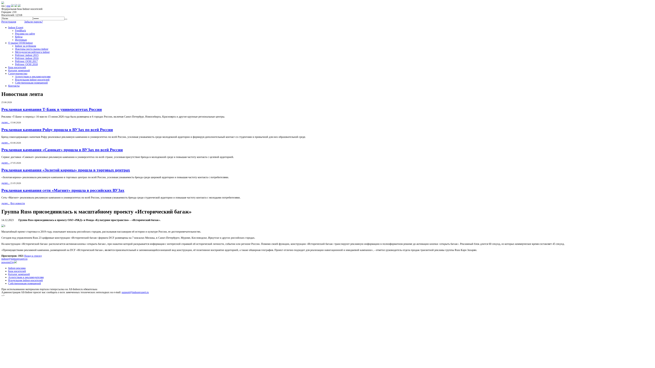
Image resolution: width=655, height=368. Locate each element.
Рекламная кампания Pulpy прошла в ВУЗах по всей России (57, 129)
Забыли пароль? (33, 21)
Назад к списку (33, 255)
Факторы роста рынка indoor (31, 49)
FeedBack (20, 30)
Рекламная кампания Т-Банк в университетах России (51, 109)
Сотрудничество (17, 73)
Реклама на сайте (25, 33)
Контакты (14, 85)
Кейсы (19, 36)
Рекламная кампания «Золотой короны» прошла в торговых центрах (65, 170)
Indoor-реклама (17, 268)
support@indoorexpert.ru (135, 292)
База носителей (17, 67)
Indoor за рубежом (25, 45)
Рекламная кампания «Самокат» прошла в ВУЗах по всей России (62, 150)
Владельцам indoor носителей (32, 79)
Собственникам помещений (31, 82)
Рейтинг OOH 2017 (26, 61)
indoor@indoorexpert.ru (14, 258)
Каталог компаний (19, 70)
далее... (5, 122)
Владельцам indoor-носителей (25, 280)
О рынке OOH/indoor (20, 42)
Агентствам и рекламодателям (32, 76)
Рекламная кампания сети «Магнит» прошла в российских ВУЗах (62, 190)
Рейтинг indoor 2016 (27, 58)
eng (8, 5)
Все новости (17, 203)
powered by (7, 262)
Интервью (21, 39)
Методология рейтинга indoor (32, 52)
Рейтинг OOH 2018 (26, 64)
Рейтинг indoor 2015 (27, 55)
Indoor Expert (15, 27)
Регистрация (8, 21)
